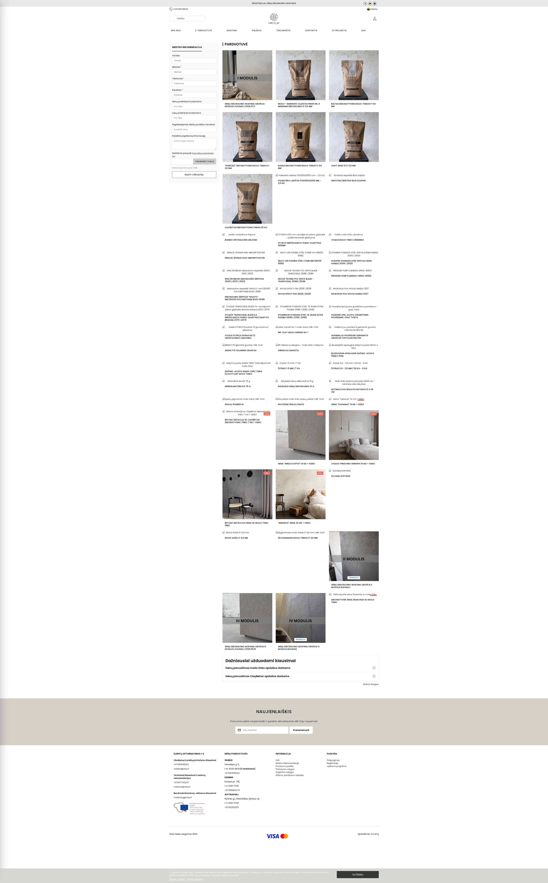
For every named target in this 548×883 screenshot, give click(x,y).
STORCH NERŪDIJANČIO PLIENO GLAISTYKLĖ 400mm (299, 244)
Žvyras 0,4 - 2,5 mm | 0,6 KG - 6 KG (349, 368)
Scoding (375, 834)
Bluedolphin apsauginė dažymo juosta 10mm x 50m (352, 354)
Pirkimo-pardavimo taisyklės (290, 775)
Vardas (176, 55)
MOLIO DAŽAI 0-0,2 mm (236, 537)
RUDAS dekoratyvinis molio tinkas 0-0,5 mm (300, 167)
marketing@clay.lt (183, 797)
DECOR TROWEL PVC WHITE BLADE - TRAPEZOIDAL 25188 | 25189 (296, 280)
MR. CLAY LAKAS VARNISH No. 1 (293, 332)
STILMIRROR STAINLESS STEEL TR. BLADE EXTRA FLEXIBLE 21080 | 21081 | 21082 (300, 316)
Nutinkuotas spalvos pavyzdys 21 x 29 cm (352, 390)
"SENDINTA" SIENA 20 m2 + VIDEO (294, 522)
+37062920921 (232, 807)
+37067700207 (181, 782)
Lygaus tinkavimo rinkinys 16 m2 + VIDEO (353, 463)
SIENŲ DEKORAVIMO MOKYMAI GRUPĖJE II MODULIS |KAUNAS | (351, 586)
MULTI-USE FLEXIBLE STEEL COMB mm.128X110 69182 (299, 262)
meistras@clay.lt (182, 786)
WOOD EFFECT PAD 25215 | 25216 (294, 293)
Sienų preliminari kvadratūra (187, 101)
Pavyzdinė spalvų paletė (291, 404)
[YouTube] (370, 3)
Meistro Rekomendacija (287, 763)
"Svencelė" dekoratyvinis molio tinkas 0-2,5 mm (247, 167)
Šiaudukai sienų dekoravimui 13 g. (296, 386)
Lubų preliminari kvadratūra (186, 113)
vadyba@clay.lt (181, 768)
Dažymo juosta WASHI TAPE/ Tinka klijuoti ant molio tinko (243, 372)
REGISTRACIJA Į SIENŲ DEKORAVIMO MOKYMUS (274, 3)
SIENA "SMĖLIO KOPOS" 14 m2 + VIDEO (296, 463)
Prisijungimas (333, 760)
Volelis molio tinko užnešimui (347, 239)
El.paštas (176, 90)
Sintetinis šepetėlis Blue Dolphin (348, 180)
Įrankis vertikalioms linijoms (241, 239)
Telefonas (177, 78)
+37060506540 (181, 764)
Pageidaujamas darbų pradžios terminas (193, 124)
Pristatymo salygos (285, 769)
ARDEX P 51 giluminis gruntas (240, 350)
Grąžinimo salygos (285, 772)
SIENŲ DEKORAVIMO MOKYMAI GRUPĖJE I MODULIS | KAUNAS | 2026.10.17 (245, 105)
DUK (278, 760)
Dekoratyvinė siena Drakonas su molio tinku (352, 601)
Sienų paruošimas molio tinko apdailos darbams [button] (257, 668)
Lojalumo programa (336, 766)
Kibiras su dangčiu (288, 350)
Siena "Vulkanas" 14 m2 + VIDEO (347, 404)
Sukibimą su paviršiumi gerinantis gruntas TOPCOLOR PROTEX (349, 336)
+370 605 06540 (180, 9)
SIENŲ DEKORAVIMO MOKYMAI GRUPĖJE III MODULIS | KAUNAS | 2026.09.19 (245, 648)
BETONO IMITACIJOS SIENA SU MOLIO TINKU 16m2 (246, 524)
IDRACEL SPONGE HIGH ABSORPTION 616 (245, 257)
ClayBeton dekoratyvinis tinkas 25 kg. (246, 227)
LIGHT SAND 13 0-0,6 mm (343, 165)
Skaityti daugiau (371, 684)
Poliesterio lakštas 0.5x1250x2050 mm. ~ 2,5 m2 (299, 182)
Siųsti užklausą (194, 174)
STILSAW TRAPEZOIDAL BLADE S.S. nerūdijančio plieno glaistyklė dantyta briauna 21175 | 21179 (247, 317)
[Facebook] (365, 3)
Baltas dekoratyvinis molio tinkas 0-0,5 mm (353, 105)
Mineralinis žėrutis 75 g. (238, 386)
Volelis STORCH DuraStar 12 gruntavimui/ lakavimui (240, 336)
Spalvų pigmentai (234, 404)
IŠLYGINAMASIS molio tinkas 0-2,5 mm (298, 537)
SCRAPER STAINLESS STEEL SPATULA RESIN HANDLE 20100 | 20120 (351, 262)
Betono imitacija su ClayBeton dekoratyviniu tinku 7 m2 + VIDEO (243, 421)
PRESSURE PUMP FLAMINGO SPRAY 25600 (351, 275)
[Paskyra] (375, 18)
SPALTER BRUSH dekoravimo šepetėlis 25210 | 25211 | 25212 (244, 280)
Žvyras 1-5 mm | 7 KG (289, 368)
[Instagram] (374, 3)
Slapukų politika (177, 879)
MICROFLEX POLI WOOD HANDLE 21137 (349, 293)
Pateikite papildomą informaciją (188, 136)
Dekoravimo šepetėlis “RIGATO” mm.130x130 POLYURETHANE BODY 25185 (245, 298)
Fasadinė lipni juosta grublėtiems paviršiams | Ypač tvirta (349, 316)
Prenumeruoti (301, 730)
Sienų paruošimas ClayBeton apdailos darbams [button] (257, 676)
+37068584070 (232, 790)
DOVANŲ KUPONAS (340, 476)
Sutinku (357, 874)
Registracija (332, 763)
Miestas (176, 67)
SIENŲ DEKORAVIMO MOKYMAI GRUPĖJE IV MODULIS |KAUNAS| (299, 648)
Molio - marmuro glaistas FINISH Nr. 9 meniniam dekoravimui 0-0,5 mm (299, 105)
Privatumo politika (285, 766)
